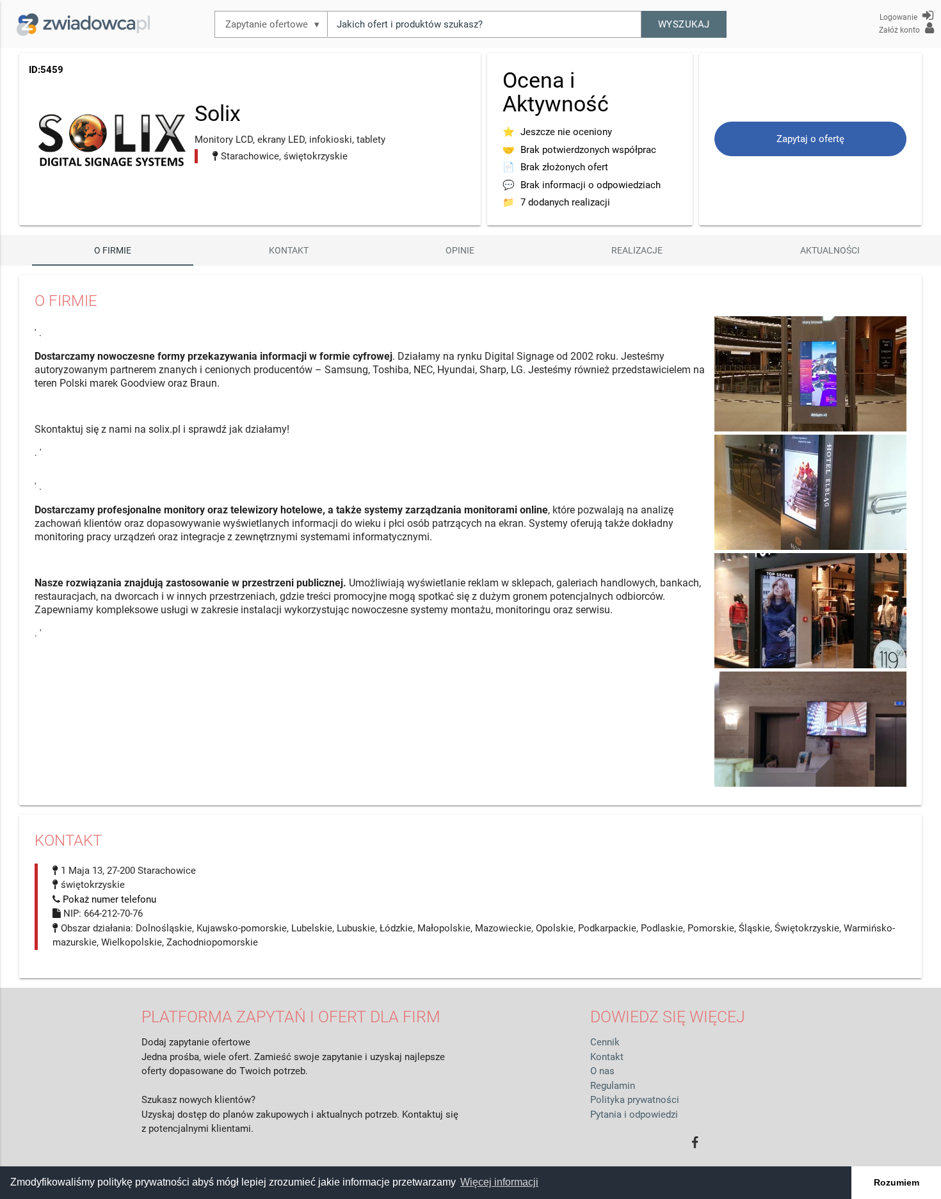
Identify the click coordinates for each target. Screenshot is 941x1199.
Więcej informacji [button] (499, 1182)
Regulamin (612, 1085)
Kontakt (289, 250)
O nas (602, 1071)
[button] (684, 24)
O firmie (112, 250)
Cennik (605, 1042)
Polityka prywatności (634, 1100)
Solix (218, 113)
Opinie (460, 250)
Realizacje (637, 250)
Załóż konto (900, 30)
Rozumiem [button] (896, 1182)
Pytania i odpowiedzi (634, 1114)
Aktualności (830, 250)
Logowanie (899, 17)
